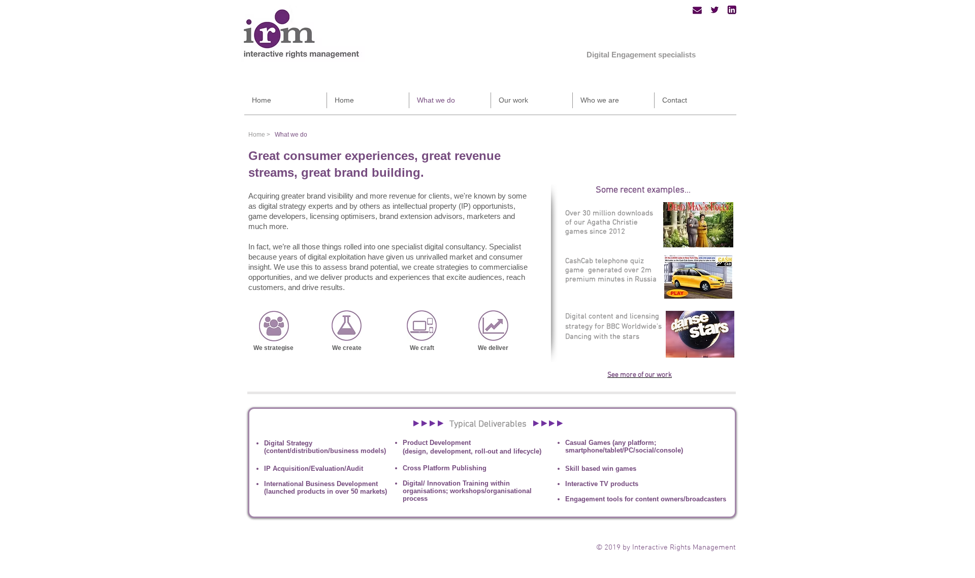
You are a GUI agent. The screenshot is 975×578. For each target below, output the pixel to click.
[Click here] (273, 326)
